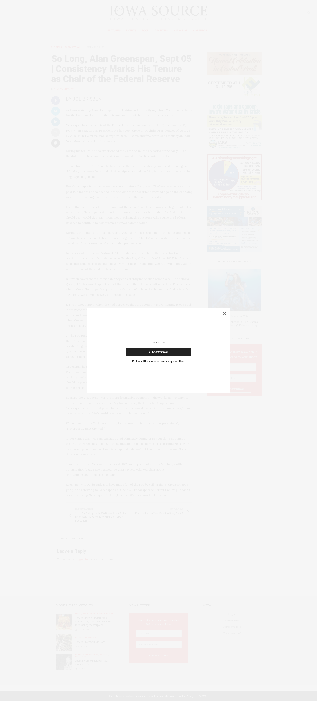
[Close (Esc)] (224, 314)
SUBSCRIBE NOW (158, 351)
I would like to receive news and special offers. (160, 361)
